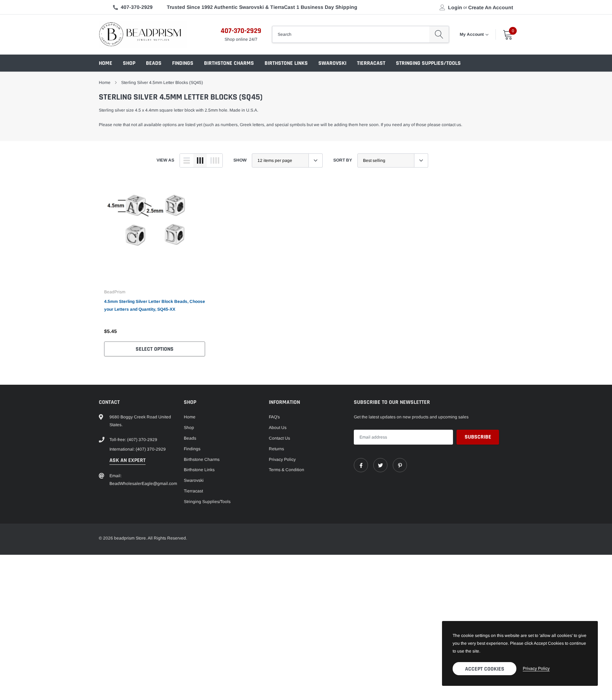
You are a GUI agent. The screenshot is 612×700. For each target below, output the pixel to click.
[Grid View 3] (200, 160)
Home (105, 63)
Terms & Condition (286, 469)
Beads (154, 63)
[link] (154, 232)
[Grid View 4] (214, 160)
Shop (129, 63)
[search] (439, 34)
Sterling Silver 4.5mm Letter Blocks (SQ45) (162, 82)
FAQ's (274, 416)
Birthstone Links (286, 63)
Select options (155, 349)
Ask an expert (127, 460)
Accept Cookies (484, 669)
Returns (276, 448)
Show (239, 160)
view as (165, 160)
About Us (278, 427)
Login (455, 7)
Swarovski (332, 63)
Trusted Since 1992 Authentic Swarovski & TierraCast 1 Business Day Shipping (262, 7)
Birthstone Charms (229, 63)
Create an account (490, 7)
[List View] (186, 160)
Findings (182, 63)
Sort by (342, 160)
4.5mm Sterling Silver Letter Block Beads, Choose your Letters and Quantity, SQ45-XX (154, 305)
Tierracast (371, 63)
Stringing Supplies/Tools (428, 63)
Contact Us (279, 438)
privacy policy (536, 668)
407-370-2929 (137, 7)
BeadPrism (114, 292)
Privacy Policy (282, 459)
